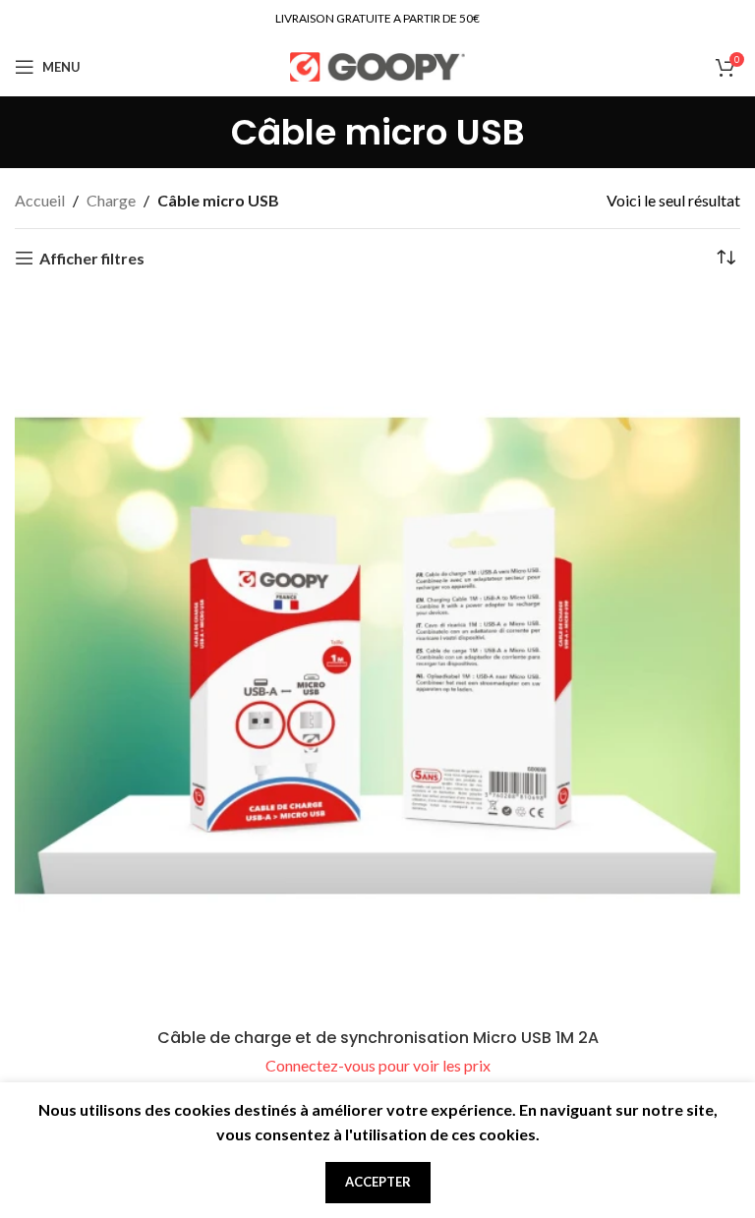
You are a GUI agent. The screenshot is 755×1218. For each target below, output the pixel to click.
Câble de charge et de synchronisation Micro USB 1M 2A (378, 1037)
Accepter (378, 1181)
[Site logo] (378, 64)
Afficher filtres (92, 258)
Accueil (40, 200)
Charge (111, 200)
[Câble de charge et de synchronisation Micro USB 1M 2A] (377, 655)
